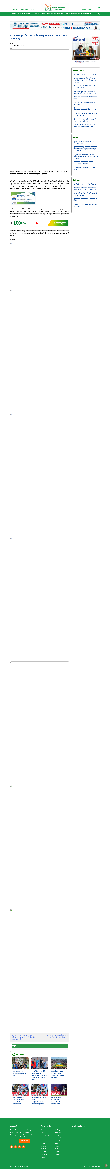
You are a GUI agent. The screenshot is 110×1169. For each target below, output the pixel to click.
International (59, 1138)
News (19, 13)
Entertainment (75, 13)
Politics (57, 1149)
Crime (53, 13)
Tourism (57, 1154)
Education (58, 1132)
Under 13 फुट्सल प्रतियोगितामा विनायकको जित (19, 1073)
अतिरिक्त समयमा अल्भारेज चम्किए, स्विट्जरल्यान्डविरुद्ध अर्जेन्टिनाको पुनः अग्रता (39, 1100)
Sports (57, 1151)
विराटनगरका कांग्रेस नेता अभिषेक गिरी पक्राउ (84, 168)
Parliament (58, 1146)
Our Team (24, 1140)
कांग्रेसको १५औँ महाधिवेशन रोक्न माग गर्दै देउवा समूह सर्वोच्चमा (85, 114)
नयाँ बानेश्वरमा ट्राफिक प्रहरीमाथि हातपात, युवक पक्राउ (85, 103)
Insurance (45, 13)
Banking (27, 13)
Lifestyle (57, 1141)
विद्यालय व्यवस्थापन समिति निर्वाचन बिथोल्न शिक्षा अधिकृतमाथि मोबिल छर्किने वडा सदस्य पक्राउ (86, 156)
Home (13, 13)
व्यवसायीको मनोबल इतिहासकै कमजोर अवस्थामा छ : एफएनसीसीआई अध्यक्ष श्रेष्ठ (85, 109)
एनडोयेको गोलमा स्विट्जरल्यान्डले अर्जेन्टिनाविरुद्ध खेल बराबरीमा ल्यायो (56, 1100)
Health (57, 1135)
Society (43, 1151)
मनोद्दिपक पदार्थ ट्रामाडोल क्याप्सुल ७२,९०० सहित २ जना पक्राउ (83, 163)
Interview (44, 1141)
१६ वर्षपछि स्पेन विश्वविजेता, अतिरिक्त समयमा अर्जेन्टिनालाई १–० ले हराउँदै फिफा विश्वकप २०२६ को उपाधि (39, 1075)
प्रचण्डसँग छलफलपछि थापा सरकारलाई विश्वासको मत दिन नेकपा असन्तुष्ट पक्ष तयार (85, 92)
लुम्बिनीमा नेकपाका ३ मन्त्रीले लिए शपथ (85, 74)
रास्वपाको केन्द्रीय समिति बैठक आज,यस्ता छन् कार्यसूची (85, 205)
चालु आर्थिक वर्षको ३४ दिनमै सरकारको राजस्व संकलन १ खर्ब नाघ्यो (85, 120)
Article (43, 1130)
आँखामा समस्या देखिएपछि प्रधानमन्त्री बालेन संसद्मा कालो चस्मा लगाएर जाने (84, 125)
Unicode (83, 10)
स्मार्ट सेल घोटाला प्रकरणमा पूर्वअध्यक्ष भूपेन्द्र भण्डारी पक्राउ (84, 142)
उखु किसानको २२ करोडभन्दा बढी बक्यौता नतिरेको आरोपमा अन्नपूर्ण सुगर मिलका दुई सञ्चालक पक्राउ (85, 149)
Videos (43, 1157)
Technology (62, 13)
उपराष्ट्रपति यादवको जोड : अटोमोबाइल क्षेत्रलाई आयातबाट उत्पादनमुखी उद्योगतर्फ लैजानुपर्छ (85, 80)
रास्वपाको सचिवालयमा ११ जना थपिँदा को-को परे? (86, 200)
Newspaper (44, 1146)
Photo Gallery (45, 1149)
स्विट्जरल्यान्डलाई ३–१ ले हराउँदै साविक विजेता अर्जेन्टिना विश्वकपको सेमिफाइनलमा (20, 1100)
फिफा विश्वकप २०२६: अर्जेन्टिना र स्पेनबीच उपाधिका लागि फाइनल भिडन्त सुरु (57, 1074)
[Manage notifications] (106, 1165)
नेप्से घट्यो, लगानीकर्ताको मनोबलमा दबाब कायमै (85, 98)
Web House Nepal (94, 1166)
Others (86, 13)
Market (36, 13)
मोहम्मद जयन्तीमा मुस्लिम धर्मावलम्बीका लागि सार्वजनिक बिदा (85, 87)
